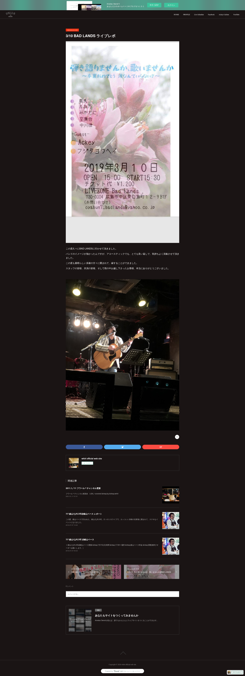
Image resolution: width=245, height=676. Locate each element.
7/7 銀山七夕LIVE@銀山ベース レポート (84, 513)
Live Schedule (199, 14)
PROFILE (186, 14)
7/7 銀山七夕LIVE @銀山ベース (80, 539)
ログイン (171, 5)
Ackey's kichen (224, 14)
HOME (176, 14)
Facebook (211, 14)
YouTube (236, 14)
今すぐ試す (154, 5)
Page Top (122, 653)
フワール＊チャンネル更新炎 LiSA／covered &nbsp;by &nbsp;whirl (92, 493)
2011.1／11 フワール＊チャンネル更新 (83, 488)
